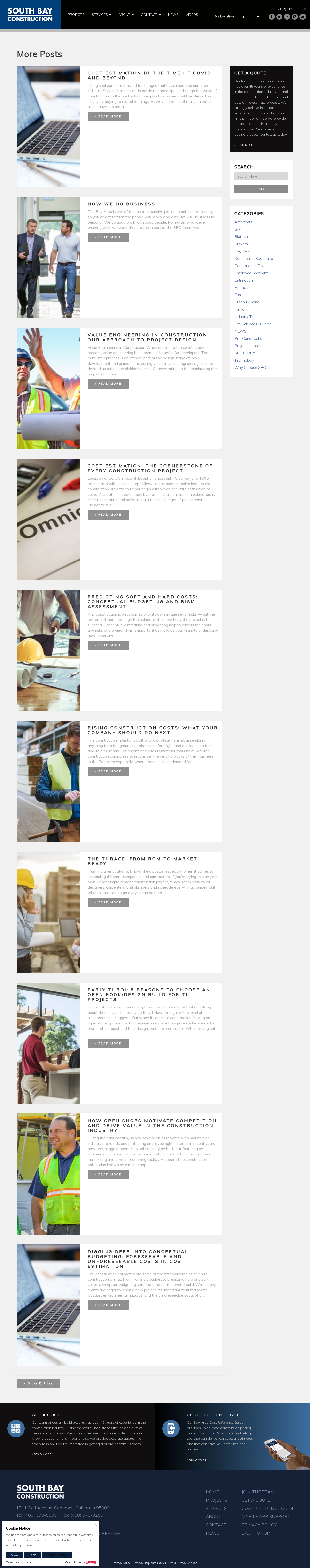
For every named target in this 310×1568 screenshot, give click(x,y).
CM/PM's (242, 251)
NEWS (240, 331)
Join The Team (258, 1492)
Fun (237, 294)
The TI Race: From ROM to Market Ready (143, 861)
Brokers (241, 243)
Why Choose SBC (250, 367)
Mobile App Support (266, 1516)
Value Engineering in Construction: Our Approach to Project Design (148, 337)
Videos (192, 14)
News (173, 14)
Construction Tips (249, 265)
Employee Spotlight (251, 272)
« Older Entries (38, 1383)
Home (212, 1492)
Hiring (239, 309)
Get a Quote (250, 73)
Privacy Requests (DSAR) (150, 1563)
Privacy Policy (259, 1524)
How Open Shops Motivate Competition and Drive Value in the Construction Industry (152, 1125)
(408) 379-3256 (87, 1515)
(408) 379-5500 (291, 9)
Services (100, 14)
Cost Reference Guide (216, 1415)
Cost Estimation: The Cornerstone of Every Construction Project (150, 468)
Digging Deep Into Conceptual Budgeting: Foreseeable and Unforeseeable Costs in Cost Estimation (138, 1259)
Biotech (241, 236)
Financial (241, 287)
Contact (149, 14)
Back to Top (256, 1533)
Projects (76, 14)
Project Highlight (248, 345)
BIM (237, 229)
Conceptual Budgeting (253, 258)
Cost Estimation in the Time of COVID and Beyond (149, 75)
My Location (224, 16)
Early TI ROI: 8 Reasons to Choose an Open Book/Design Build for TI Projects (149, 994)
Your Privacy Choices (183, 1563)
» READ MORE (108, 116)
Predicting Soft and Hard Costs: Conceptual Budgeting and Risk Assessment (143, 601)
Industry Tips (245, 316)
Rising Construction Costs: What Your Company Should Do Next (153, 730)
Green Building (246, 302)
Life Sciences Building (253, 323)
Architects (243, 221)
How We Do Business (121, 204)
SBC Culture (245, 352)
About (124, 14)
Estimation (243, 280)
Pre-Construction (249, 338)
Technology (244, 360)
